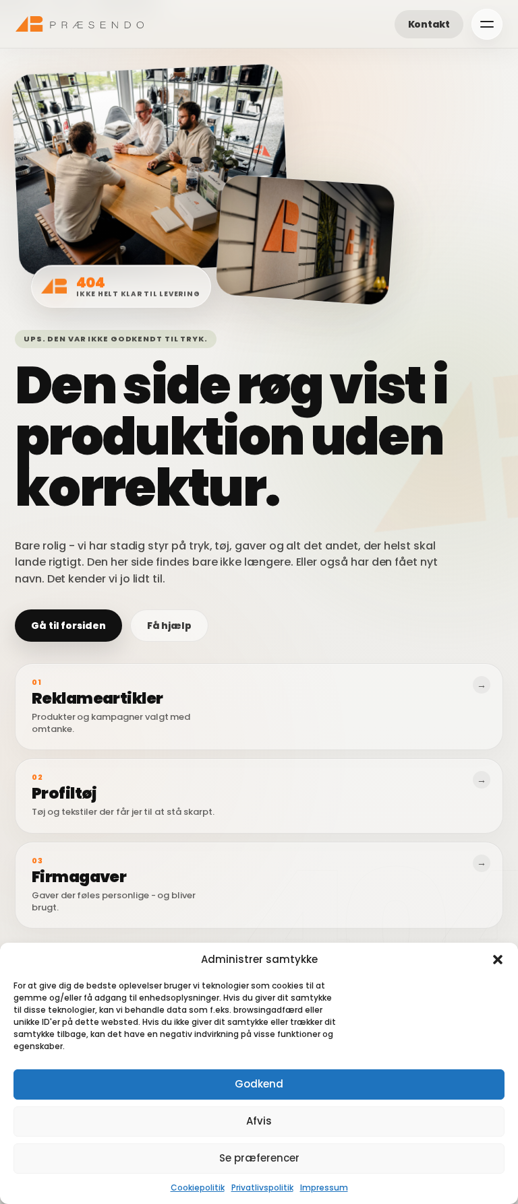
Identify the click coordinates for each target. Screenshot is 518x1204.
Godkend (259, 1084)
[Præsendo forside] (80, 24)
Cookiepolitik (198, 1187)
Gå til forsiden (68, 625)
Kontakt (429, 24)
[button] (498, 959)
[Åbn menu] (486, 24)
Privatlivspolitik (262, 1187)
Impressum (324, 1187)
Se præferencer (259, 1158)
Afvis (259, 1121)
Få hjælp (169, 625)
